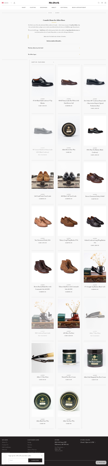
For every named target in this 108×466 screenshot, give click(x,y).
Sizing (29, 442)
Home (50, 12)
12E (103, 111)
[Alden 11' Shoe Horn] (43, 358)
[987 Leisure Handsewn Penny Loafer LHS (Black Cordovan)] (43, 130)
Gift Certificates (6, 447)
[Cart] (105, 2)
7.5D (64, 101)
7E (103, 106)
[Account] (14, 2)
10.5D (44, 103)
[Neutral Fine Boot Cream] (69, 358)
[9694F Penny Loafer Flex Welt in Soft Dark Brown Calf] (69, 81)
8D (94, 101)
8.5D (45, 101)
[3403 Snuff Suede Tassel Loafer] (43, 177)
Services (30, 445)
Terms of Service (32, 450)
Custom (33, 7)
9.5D (35, 103)
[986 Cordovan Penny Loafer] (43, 314)
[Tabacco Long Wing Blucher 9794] (69, 221)
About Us (4, 442)
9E (98, 108)
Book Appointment (79, 7)
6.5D (86, 150)
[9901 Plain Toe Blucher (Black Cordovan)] (95, 130)
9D (50, 101)
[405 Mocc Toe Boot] (69, 314)
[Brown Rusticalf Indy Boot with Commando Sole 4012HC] (43, 267)
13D (100, 106)
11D (48, 103)
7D (86, 101)
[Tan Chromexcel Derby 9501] (43, 221)
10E (85, 111)
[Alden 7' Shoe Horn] (95, 314)
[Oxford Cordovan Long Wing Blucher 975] (95, 221)
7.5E (87, 108)
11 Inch (43, 377)
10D (39, 103)
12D (64, 106)
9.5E (101, 108)
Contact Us (5, 445)
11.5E (98, 111)
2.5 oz (68, 150)
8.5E (94, 108)
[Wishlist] (102, 2)
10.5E (89, 111)
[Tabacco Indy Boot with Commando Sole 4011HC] (69, 267)
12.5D (95, 106)
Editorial (64, 7)
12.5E (93, 113)
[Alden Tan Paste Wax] (69, 402)
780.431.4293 (59, 451)
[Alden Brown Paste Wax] (69, 130)
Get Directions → (60, 447)
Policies (30, 447)
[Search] (98, 2)
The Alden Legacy (54, 54)
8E (90, 108)
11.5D (86, 106)
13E (97, 113)
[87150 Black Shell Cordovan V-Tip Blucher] (43, 81)
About (54, 7)
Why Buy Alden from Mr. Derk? (54, 48)
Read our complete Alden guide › (54, 41)
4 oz (69, 377)
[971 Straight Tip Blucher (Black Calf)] (95, 267)
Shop (24, 7)
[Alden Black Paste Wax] (43, 402)
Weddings (43, 7)
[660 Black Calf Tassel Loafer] (69, 177)
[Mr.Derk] (54, 3)
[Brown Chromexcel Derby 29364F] (95, 177)
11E (94, 111)
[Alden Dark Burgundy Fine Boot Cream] (95, 358)
